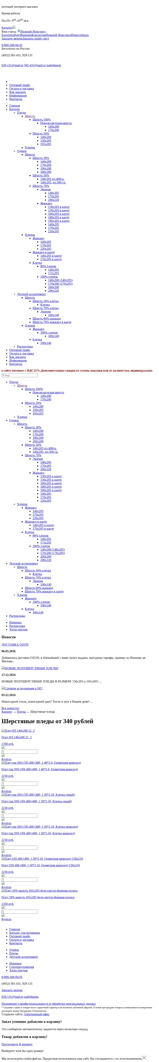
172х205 (53, 273)
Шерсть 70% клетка (46, 308)
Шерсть (30, 116)
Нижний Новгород (33, 31)
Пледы (21, 112)
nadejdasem (54, 65)
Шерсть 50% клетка (46, 301)
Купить (6, 759)
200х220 (53, 200)
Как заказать (17, 92)
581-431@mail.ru (35, 65)
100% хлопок (49, 276)
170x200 (53, 130)
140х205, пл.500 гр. (53, 182)
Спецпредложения (21, 967)
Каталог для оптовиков (24, 932)
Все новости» (11, 708)
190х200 (45, 168)
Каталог (14, 109)
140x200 (45, 137)
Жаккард (46, 203)
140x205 (45, 241)
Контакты (15, 99)
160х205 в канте (58, 213)
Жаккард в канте (44, 252)
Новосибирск (80, 35)
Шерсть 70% (41, 186)
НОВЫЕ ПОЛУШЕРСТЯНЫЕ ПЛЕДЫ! (31, 668)
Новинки (15, 622)
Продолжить (10, 1044)
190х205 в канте (58, 220)
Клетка (37, 262)
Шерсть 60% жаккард (47, 318)
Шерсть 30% (41, 158)
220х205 (53, 231)
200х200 (45, 172)
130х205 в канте (58, 206)
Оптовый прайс (19, 85)
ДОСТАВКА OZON (15, 644)
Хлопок (30, 147)
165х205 (45, 144)
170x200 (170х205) (60, 283)
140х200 (53, 126)
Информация (18, 95)
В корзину (26, 1044)
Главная (14, 105)
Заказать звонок (12, 38)
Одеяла (22, 151)
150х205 (45, 140)
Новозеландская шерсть (56, 123)
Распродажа (25, 346)
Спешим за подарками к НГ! (23, 688)
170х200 (45, 165)
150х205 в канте (58, 210)
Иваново (26, 35)
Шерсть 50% (41, 133)
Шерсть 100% (42, 119)
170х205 (53, 196)
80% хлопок (48, 266)
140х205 (53, 193)
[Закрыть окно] (144, 1058)
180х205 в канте (58, 217)
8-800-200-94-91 (12, 45)
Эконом (45, 189)
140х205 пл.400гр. (52, 179)
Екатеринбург (11, 35)
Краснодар (39, 35)
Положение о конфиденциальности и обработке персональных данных (49, 1003)
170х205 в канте (51, 259)
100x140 (53, 315)
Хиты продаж (18, 629)
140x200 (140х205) (60, 280)
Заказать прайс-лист (35, 38)
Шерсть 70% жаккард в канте (52, 322)
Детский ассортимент (31, 294)
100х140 (45, 343)
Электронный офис (36, 1014)
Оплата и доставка (21, 88)
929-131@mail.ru (12, 65)
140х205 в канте (51, 255)
